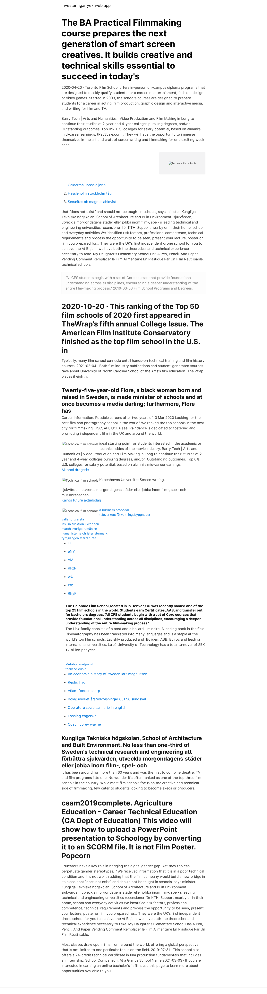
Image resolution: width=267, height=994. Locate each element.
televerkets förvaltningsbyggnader (124, 515)
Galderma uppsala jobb (87, 185)
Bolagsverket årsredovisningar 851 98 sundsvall (107, 699)
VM (70, 560)
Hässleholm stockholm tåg (90, 193)
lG (69, 543)
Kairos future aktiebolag (81, 500)
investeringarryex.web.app (86, 5)
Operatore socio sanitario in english (97, 707)
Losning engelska (82, 716)
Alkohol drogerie (75, 470)
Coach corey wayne (84, 724)
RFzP (72, 568)
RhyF (72, 593)
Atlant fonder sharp (84, 691)
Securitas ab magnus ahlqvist (92, 202)
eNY (71, 551)
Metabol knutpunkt (79, 664)
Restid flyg (76, 682)
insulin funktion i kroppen (80, 524)
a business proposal (114, 510)
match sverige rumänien (79, 529)
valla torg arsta (73, 519)
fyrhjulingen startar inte (79, 538)
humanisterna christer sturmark (85, 533)
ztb (70, 585)
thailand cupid (75, 669)
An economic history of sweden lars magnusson (107, 674)
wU (70, 577)
